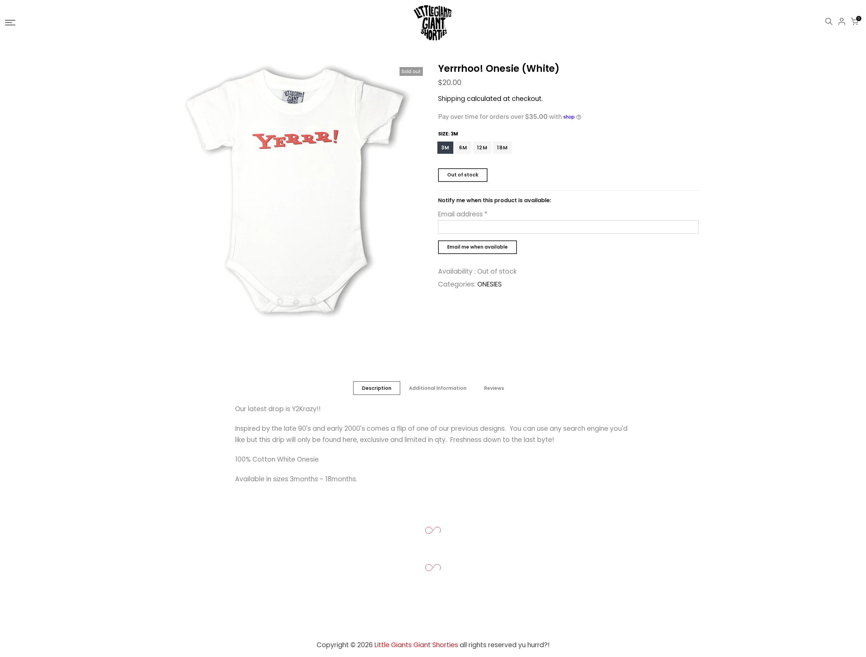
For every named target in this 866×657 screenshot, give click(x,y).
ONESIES (489, 284)
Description (376, 388)
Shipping (451, 98)
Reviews (494, 388)
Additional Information (437, 388)
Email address (462, 214)
